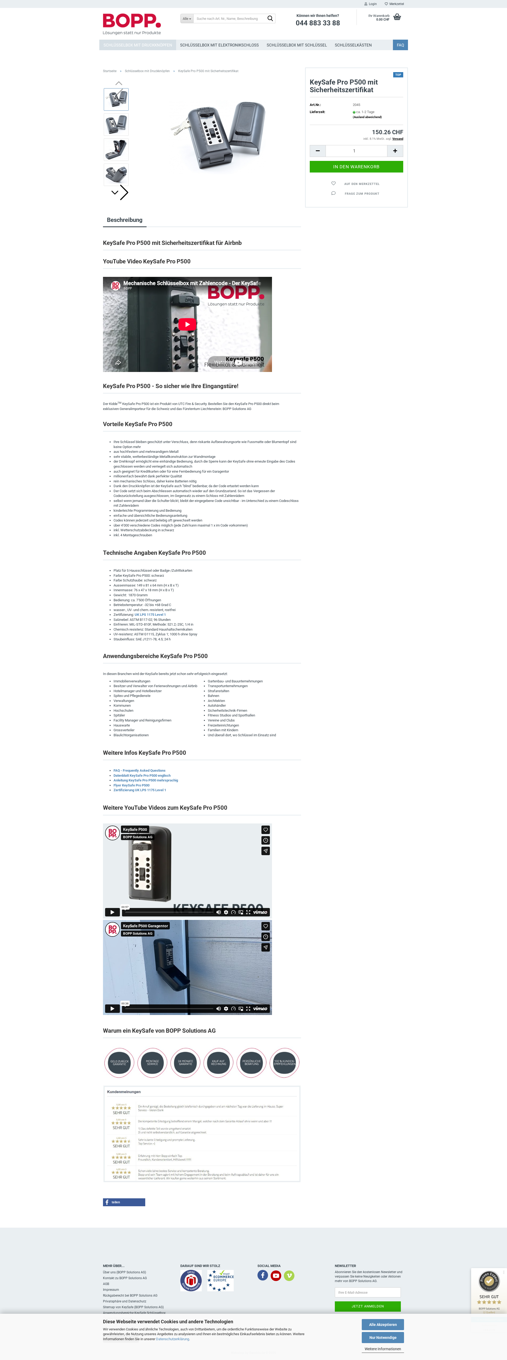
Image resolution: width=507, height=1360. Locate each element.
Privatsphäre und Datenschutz (124, 1301)
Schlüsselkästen (353, 45)
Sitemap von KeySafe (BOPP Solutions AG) (133, 1307)
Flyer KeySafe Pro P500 (131, 785)
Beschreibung (125, 220)
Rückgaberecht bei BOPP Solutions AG (130, 1295)
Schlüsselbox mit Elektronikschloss (219, 45)
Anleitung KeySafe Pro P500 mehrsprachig (146, 780)
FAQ (400, 45)
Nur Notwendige (383, 1337)
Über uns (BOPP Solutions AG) (124, 1272)
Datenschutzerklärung (172, 1339)
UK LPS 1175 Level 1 (150, 615)
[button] (119, 193)
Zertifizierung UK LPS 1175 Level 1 (140, 790)
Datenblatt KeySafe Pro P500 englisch (142, 775)
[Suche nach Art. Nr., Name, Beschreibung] (270, 19)
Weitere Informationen (383, 1349)
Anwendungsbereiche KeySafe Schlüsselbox (134, 1313)
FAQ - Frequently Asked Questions (140, 770)
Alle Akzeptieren (383, 1324)
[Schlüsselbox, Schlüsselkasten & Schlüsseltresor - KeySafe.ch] (137, 24)
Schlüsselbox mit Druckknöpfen (138, 45)
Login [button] (372, 4)
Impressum (111, 1290)
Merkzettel (396, 4)
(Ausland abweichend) (367, 117)
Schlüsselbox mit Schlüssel (297, 45)
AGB (106, 1284)
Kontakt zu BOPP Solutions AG (125, 1278)
